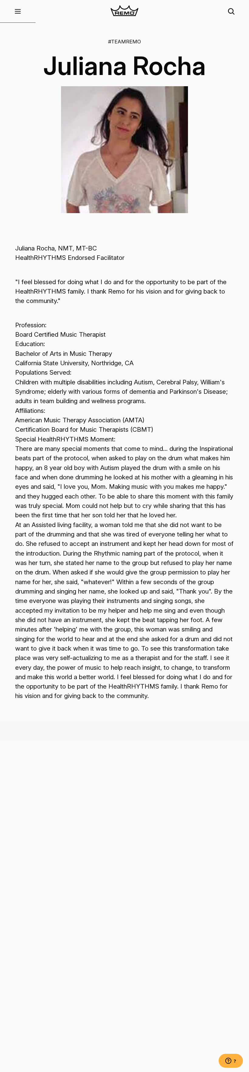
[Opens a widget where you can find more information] (231, 1061)
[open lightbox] (124, 149)
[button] (18, 11)
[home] (124, 11)
